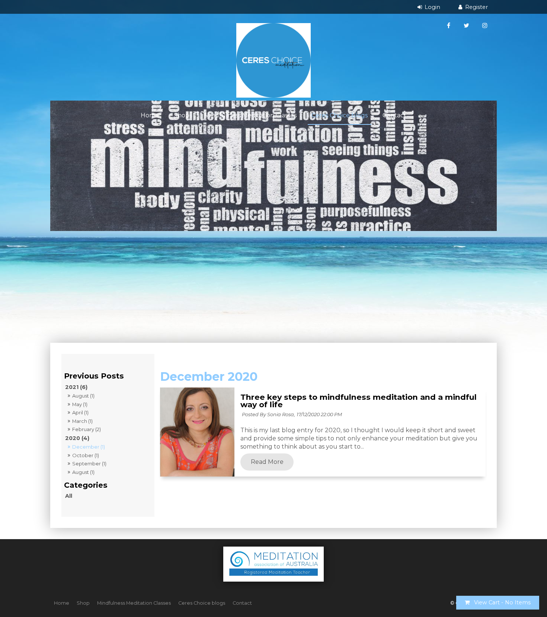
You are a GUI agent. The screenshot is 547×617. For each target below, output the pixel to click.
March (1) (82, 421)
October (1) (85, 455)
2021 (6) (76, 387)
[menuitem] (61, 603)
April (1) (80, 412)
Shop (181, 115)
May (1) (79, 404)
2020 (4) (77, 438)
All (68, 496)
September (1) (89, 463)
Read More (267, 462)
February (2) (86, 429)
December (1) (88, 447)
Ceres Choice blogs (339, 115)
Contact (394, 115)
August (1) (83, 396)
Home (150, 115)
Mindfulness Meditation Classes (250, 115)
